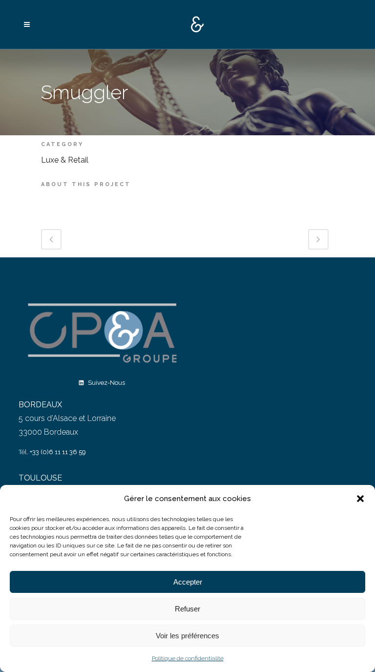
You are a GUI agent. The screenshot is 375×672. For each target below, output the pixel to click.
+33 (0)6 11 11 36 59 (58, 452)
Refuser (187, 609)
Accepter (187, 582)
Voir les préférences (187, 635)
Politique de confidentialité (188, 658)
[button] (360, 499)
